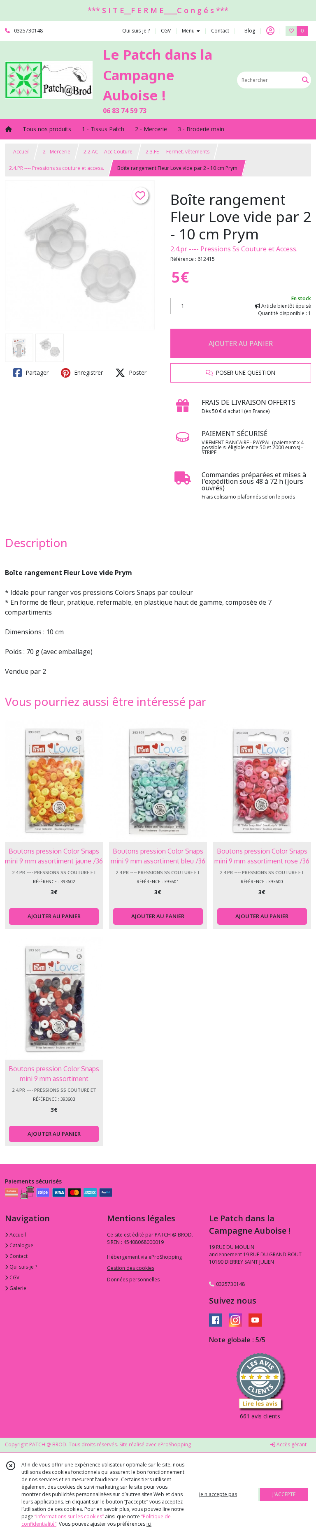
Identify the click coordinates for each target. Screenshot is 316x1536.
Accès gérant (291, 1444)
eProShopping (174, 1444)
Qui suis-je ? (22, 1266)
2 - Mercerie (56, 151)
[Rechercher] (305, 80)
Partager (36, 372)
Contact (220, 30)
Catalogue (20, 1245)
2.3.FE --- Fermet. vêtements (177, 151)
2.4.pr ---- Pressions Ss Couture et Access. (233, 248)
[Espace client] (270, 31)
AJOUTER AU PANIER (241, 343)
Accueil (21, 151)
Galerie (17, 1288)
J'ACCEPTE (283, 1494)
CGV (13, 1277)
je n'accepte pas (218, 1494)
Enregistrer (87, 372)
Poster (136, 372)
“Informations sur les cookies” (69, 1516)
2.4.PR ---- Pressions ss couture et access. (56, 168)
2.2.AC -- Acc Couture (108, 151)
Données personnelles (133, 1279)
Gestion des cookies (130, 1268)
